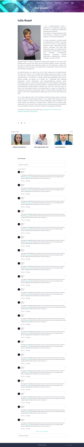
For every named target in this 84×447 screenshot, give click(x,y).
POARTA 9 (70, 445)
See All (71, 131)
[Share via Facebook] (18, 123)
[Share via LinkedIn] (21, 123)
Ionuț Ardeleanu (60, 147)
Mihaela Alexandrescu (19, 147)
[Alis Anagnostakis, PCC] (42, 139)
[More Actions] (65, 172)
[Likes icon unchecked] (22, 181)
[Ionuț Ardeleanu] (63, 139)
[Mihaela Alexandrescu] (20, 139)
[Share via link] (24, 123)
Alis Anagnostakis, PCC (41, 147)
